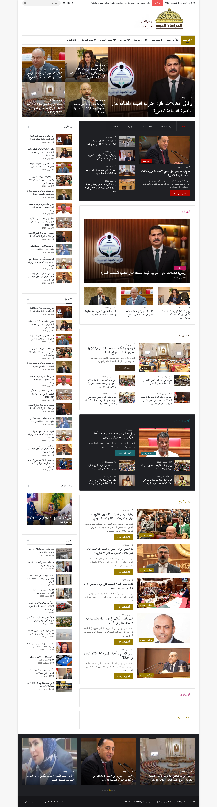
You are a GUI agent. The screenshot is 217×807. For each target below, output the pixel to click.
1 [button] (114, 790)
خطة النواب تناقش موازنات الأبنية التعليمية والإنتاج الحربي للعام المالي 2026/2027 (42, 222)
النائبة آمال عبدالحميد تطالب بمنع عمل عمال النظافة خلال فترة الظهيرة (157, 481)
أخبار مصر (171, 40)
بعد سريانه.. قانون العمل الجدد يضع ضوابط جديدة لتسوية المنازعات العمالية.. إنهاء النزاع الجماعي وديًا (100, 400)
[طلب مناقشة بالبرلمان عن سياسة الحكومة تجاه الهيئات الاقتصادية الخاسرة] (100, 296)
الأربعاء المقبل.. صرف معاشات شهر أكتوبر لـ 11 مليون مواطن (41, 591)
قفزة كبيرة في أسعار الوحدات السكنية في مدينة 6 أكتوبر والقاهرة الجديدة (40, 619)
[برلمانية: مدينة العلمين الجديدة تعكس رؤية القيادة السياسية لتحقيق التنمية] (86, 64)
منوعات (114, 126)
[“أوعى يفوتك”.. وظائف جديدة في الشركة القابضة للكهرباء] (64, 660)
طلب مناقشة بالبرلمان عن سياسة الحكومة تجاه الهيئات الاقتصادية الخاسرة (100, 313)
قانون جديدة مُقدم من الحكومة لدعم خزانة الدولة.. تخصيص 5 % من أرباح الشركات (44, 73)
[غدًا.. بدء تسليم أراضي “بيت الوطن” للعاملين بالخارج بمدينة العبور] (64, 673)
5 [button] (105, 790)
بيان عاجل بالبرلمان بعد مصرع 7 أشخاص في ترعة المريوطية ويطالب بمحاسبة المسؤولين (88, 108)
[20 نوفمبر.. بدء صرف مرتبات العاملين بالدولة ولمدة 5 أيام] (64, 566)
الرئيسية (186, 40)
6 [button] (102, 790)
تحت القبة (156, 40)
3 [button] (109, 790)
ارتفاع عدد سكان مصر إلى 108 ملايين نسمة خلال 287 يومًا (40, 684)
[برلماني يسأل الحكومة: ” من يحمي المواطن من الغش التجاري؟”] (182, 465)
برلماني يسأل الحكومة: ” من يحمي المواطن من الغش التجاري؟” (156, 467)
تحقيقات (70, 40)
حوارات (123, 40)
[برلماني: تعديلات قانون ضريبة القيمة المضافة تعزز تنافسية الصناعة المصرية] (137, 251)
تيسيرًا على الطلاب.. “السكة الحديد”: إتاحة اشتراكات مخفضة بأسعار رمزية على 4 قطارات (41, 606)
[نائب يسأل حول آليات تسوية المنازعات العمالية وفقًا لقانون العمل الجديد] (127, 465)
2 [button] (112, 790)
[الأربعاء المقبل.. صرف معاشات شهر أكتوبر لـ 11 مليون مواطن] (64, 593)
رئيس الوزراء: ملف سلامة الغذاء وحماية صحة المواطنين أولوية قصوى (101, 171)
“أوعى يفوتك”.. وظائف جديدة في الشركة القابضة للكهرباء (42, 658)
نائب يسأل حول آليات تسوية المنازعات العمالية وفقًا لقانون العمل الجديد (101, 467)
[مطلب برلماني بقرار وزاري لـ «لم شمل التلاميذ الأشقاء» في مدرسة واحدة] (127, 480)
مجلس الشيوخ (106, 40)
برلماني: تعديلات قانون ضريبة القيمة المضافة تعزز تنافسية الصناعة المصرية (42, 137)
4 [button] (107, 790)
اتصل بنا (26, 802)
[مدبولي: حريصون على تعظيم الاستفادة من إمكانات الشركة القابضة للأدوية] (151, 82)
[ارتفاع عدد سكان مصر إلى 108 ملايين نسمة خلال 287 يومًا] (64, 686)
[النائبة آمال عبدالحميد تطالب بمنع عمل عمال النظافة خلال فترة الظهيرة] (182, 480)
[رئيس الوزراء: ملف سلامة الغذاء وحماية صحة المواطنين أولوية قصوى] (127, 170)
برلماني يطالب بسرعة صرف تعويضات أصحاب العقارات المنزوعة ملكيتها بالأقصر (113, 435)
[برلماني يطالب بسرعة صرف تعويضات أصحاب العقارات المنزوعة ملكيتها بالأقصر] (64, 208)
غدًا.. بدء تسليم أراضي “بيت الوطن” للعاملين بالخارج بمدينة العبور (42, 671)
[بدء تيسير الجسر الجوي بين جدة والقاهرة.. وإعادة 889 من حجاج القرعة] (43, 99)
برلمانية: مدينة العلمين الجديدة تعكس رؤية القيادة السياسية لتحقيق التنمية (87, 75)
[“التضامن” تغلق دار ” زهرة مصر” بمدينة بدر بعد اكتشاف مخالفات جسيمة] (64, 647)
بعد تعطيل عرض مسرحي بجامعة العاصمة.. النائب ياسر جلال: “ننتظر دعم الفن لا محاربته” (109, 551)
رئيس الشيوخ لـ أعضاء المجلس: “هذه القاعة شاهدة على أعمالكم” (108, 655)
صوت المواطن (87, 40)
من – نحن (36, 802)
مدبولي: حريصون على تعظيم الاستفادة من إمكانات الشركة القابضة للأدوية (157, 107)
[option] (108, 82)
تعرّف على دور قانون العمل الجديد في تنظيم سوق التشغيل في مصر (157, 382)
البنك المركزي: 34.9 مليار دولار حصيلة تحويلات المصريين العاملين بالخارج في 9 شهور (100, 188)
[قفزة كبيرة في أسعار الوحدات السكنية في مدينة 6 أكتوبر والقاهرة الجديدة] (64, 621)
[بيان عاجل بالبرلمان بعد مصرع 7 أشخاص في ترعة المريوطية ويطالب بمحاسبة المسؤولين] (86, 99)
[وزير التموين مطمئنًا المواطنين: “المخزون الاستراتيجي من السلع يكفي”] (127, 155)
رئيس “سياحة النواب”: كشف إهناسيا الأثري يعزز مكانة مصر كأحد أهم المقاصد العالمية (175, 314)
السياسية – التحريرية (50, 802)
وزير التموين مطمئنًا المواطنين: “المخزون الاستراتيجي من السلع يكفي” (102, 157)
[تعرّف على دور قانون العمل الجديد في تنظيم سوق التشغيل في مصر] (182, 380)
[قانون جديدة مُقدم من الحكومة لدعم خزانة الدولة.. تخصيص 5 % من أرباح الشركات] (43, 64)
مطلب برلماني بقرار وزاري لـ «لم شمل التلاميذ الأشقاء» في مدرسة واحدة (102, 481)
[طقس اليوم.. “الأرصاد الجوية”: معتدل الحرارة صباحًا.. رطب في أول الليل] (64, 634)
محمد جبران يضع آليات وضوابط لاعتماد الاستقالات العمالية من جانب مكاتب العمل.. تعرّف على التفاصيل (156, 400)
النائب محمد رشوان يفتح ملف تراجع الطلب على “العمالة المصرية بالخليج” (139, 313)
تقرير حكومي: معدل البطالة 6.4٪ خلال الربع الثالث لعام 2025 (40, 550)
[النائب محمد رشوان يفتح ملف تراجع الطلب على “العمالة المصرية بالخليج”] (137, 296)
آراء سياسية (139, 40)
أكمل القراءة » (180, 193)
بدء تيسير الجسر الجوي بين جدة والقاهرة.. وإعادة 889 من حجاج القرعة (46, 108)
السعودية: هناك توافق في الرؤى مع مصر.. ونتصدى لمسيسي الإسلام (53, 520)
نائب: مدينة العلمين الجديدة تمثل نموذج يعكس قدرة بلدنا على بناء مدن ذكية (108, 586)
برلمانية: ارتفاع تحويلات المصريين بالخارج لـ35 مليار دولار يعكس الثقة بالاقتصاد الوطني (115, 3)
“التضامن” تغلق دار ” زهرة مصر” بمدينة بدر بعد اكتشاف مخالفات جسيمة (40, 645)
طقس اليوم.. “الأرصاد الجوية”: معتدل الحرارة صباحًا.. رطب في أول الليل (41, 632)
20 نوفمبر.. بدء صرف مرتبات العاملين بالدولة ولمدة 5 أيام (41, 564)
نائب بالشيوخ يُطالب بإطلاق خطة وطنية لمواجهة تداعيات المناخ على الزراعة (109, 621)
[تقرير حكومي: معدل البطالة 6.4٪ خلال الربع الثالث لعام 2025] (64, 553)
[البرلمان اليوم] (164, 20)
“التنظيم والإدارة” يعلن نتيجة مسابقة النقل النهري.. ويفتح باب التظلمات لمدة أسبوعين (40, 579)
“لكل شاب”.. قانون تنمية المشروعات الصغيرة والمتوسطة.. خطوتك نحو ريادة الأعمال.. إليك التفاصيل (101, 383)
